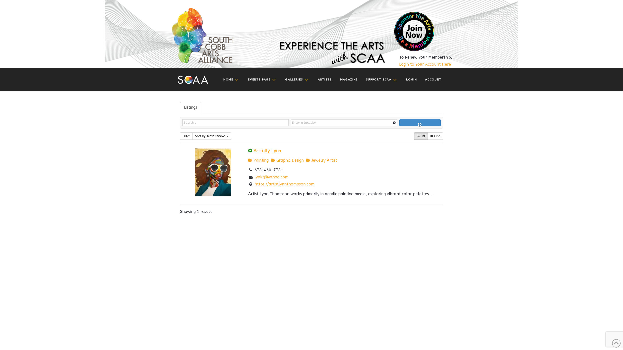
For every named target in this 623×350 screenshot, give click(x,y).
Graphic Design (289, 160)
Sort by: (210, 136)
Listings (190, 107)
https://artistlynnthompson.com (284, 184)
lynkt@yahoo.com (271, 177)
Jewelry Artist (323, 160)
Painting (260, 160)
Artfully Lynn (267, 150)
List (422, 136)
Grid (436, 136)
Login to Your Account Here (425, 64)
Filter (186, 136)
